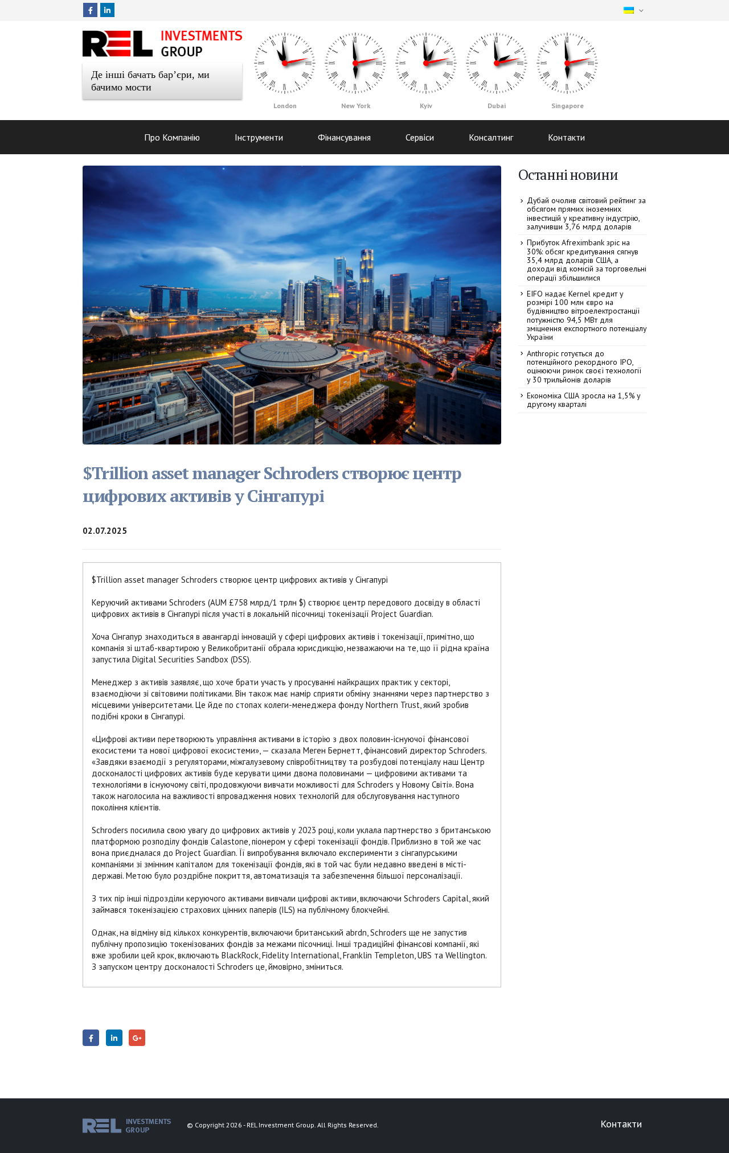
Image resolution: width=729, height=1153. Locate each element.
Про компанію (172, 137)
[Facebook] (90, 10)
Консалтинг (491, 137)
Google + (137, 1038)
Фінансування (344, 137)
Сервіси (420, 137)
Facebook (91, 1038)
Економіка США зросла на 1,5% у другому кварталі (583, 399)
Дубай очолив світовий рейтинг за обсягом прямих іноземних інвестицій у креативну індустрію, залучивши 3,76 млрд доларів (586, 213)
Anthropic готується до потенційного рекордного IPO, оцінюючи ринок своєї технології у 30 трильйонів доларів (584, 366)
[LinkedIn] (107, 10)
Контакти (566, 137)
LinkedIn (114, 1038)
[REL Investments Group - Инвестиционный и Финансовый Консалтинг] (162, 43)
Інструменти (259, 137)
